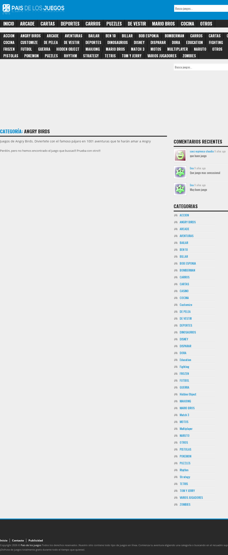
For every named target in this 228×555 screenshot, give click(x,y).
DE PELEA (51, 42)
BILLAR (127, 35)
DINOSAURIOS (117, 42)
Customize (29, 42)
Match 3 (138, 49)
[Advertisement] (81, 95)
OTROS (206, 23)
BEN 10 (111, 35)
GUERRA (44, 49)
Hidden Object (67, 49)
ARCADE (27, 23)
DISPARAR (158, 42)
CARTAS (48, 23)
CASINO (184, 290)
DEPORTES (70, 23)
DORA (176, 42)
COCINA (187, 23)
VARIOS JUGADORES (162, 55)
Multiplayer (177, 49)
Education (194, 42)
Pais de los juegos (31, 545)
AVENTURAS (73, 35)
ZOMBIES (189, 55)
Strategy (91, 55)
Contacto (18, 540)
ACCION (8, 35)
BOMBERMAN (174, 35)
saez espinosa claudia (202, 151)
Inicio (8, 23)
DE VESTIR (137, 23)
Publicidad (35, 540)
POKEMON (31, 55)
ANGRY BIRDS (30, 35)
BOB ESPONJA (149, 35)
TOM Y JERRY (131, 55)
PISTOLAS (10, 55)
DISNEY (139, 42)
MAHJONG (93, 49)
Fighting (216, 42)
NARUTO (200, 49)
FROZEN (9, 49)
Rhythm (70, 55)
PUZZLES (114, 23)
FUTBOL (26, 49)
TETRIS (110, 55)
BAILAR (94, 35)
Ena (192, 168)
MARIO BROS (163, 23)
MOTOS (156, 49)
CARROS (93, 23)
